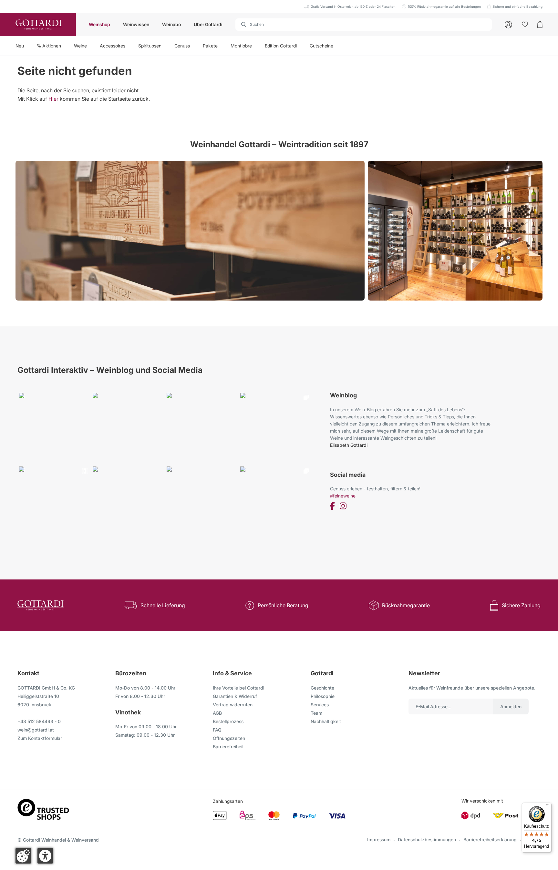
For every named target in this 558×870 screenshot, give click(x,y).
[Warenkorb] (539, 24)
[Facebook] (332, 507)
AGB (217, 713)
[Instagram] (343, 507)
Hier (53, 99)
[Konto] (508, 24)
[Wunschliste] (525, 24)
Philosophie (323, 696)
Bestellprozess (228, 721)
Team (316, 713)
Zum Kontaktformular (39, 738)
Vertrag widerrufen (233, 704)
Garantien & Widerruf (235, 696)
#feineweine (343, 495)
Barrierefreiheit (228, 746)
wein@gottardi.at (35, 729)
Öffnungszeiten (229, 738)
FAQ (217, 729)
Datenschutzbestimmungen (427, 839)
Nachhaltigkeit (326, 721)
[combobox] (363, 24)
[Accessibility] (45, 856)
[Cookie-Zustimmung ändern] (23, 856)
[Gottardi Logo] (38, 24)
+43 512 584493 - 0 (39, 721)
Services (320, 704)
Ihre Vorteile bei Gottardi (238, 688)
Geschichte (322, 688)
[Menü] (548, 806)
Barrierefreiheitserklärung (490, 839)
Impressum (378, 839)
